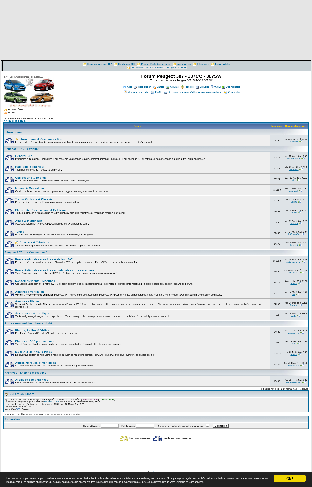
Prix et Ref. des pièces (156, 64)
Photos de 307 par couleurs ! (35, 341)
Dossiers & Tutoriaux (34, 242)
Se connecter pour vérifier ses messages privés (194, 92)
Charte (160, 87)
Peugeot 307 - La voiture (22, 149)
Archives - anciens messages (25, 372)
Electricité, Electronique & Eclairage (41, 210)
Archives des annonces (31, 379)
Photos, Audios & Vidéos (32, 330)
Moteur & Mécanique (29, 188)
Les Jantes (184, 64)
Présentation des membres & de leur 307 (44, 259)
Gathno (293, 305)
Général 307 (23, 156)
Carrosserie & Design (30, 177)
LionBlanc (294, 169)
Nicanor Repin (51, 402)
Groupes (204, 87)
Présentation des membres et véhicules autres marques (54, 270)
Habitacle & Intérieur (30, 166)
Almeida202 (293, 273)
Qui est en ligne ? (22, 394)
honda (294, 283)
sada (293, 316)
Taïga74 (294, 245)
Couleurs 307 (126, 64)
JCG (294, 344)
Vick (294, 180)
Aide (129, 87)
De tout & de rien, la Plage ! (34, 352)
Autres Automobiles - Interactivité (29, 323)
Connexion (234, 92)
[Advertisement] (156, 30)
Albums (174, 87)
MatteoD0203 (293, 158)
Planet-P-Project (294, 382)
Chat (218, 87)
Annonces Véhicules (29, 291)
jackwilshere (293, 333)
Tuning (19, 231)
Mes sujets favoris (138, 92)
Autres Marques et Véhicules (35, 362)
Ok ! (289, 478)
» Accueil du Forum (15, 120)
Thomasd (293, 141)
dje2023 (294, 223)
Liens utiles (223, 64)
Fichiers (189, 87)
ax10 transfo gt (293, 262)
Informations (13, 132)
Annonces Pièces (27, 301)
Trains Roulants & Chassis (34, 199)
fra (293, 294)
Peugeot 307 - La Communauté (26, 252)
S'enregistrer (233, 87)
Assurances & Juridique (32, 313)
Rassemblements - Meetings (35, 281)
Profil (158, 92)
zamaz (294, 212)
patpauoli (293, 191)
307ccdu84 (293, 234)
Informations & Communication (40, 139)
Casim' (294, 202)
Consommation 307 (99, 64)
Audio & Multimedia (28, 220)
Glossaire (203, 64)
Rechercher (144, 87)
